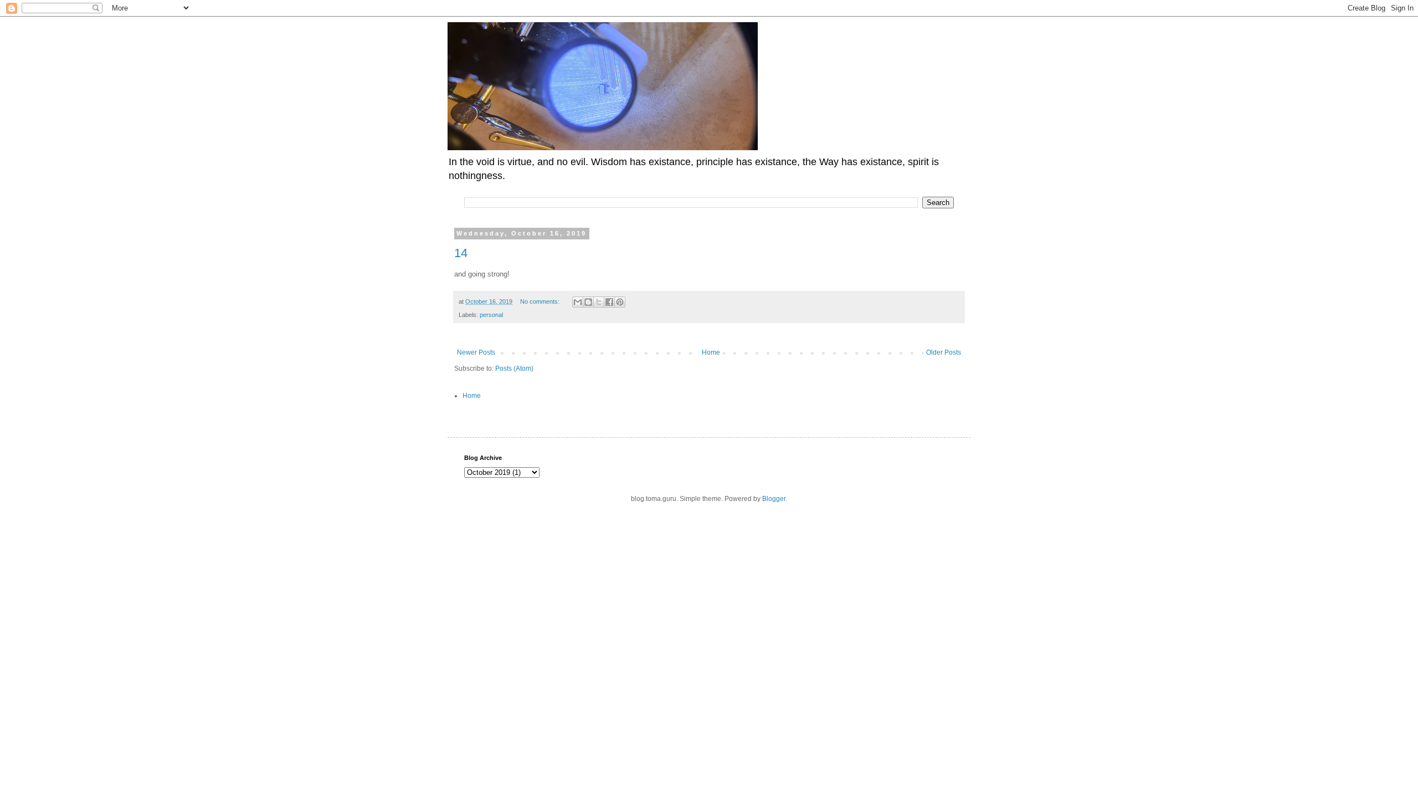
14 (460, 253)
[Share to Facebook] (609, 302)
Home (711, 352)
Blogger (773, 499)
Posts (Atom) (514, 368)
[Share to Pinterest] (619, 302)
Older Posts (943, 352)
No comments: (540, 301)
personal (491, 314)
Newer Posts (476, 352)
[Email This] (577, 302)
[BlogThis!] (588, 302)
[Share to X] (598, 302)
